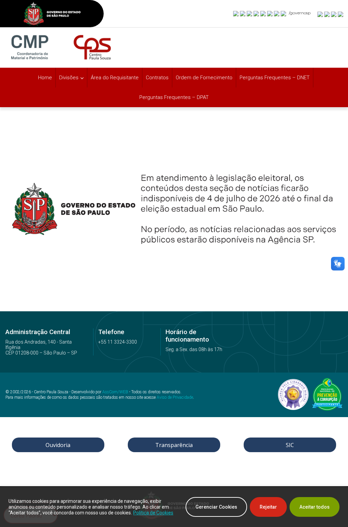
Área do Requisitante (115, 78)
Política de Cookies (153, 512)
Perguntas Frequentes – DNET (275, 78)
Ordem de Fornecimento (204, 78)
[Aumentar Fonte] (320, 14)
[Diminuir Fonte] (327, 14)
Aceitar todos (314, 507)
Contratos (157, 78)
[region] (174, 507)
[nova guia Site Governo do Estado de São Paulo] (52, 14)
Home (45, 78)
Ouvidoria (58, 445)
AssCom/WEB (115, 392)
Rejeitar (268, 507)
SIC (290, 445)
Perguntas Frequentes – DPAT (174, 97)
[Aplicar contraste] (334, 14)
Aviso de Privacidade (175, 397)
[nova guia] (341, 14)
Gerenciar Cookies (216, 507)
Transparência (174, 445)
